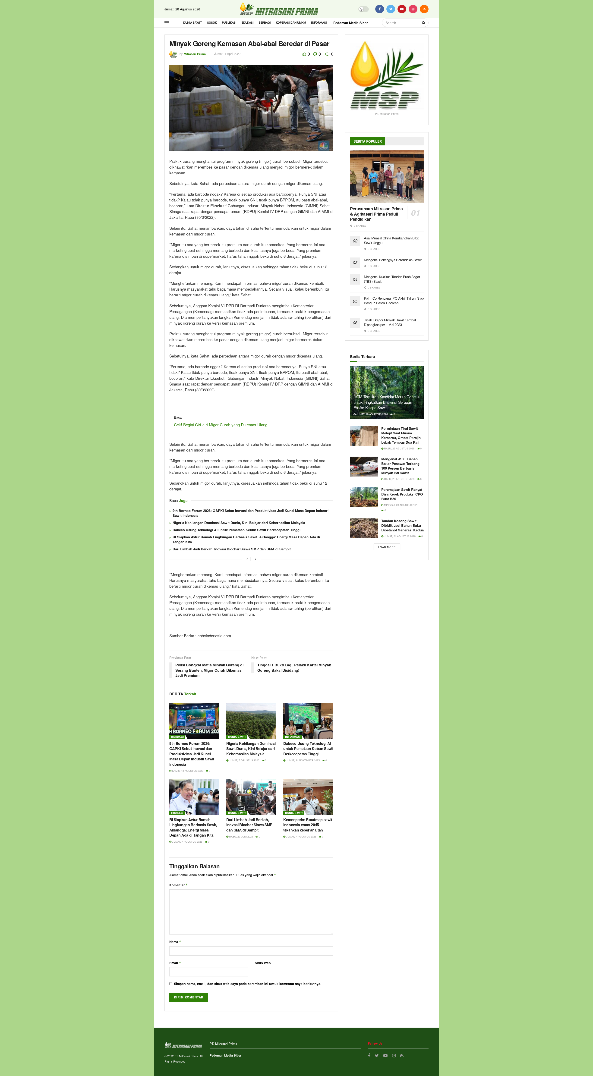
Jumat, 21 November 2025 (302, 760)
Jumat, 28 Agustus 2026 (372, 414)
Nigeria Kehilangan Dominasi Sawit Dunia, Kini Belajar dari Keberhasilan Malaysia (239, 522)
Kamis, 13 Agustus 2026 (187, 770)
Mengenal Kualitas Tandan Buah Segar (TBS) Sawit (392, 279)
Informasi (319, 22)
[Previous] (247, 559)
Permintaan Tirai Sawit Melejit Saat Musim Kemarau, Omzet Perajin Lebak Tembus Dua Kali (401, 435)
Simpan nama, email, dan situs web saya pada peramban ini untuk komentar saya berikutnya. (247, 983)
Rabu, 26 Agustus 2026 (398, 448)
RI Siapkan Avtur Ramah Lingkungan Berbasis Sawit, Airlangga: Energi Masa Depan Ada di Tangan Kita (246, 539)
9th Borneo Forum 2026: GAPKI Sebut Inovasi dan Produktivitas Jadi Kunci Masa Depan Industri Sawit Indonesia (250, 513)
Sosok (212, 22)
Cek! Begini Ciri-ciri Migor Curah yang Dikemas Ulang (220, 424)
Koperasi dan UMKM (291, 22)
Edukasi (248, 22)
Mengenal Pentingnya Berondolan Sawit (392, 259)
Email (175, 962)
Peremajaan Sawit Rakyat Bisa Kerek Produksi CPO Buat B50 (402, 494)
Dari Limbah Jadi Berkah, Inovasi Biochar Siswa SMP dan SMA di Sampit (232, 549)
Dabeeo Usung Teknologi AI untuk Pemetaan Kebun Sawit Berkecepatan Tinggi (236, 529)
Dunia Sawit (192, 22)
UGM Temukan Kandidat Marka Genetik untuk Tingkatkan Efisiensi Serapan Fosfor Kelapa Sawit (386, 402)
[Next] (255, 559)
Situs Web (263, 962)
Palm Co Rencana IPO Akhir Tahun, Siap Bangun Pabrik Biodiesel (394, 300)
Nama (175, 941)
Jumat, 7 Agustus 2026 (243, 760)
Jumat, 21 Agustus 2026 (399, 536)
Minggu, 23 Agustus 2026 (400, 505)
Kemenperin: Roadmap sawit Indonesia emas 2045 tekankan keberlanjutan (307, 825)
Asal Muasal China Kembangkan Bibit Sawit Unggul (391, 240)
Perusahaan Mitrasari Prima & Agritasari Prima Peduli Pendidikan (376, 214)
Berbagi (265, 22)
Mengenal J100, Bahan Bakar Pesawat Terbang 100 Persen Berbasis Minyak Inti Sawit (400, 465)
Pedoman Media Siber (350, 22)
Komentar (178, 885)
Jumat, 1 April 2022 (227, 53)
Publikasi (229, 22)
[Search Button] (424, 23)
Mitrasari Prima (195, 53)
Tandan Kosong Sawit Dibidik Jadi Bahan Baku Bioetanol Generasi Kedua (402, 525)
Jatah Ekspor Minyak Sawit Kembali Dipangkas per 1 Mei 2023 (390, 322)
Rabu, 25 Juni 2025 (240, 836)
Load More (387, 547)
